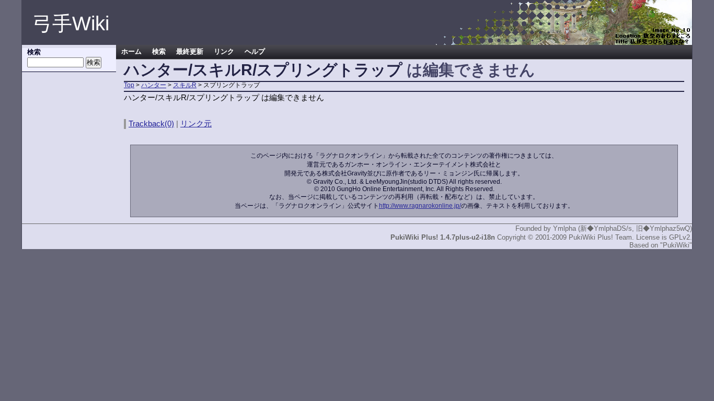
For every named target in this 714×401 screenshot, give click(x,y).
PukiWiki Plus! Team (600, 237)
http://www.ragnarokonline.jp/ (420, 205)
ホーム (131, 51)
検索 (159, 51)
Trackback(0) (151, 123)
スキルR (185, 85)
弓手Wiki (70, 23)
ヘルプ (255, 51)
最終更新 (189, 51)
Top (129, 85)
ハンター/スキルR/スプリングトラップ (263, 69)
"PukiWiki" (676, 245)
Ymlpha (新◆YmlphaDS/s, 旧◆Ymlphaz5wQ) (622, 228)
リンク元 (196, 123)
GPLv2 (679, 237)
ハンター (153, 85)
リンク (224, 51)
